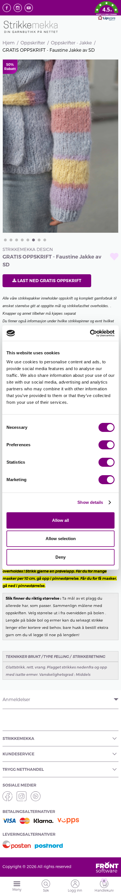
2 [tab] (11, 240)
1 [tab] (5, 240)
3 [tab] (16, 240)
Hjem (9, 42)
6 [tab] (33, 240)
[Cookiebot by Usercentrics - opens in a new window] (90, 333)
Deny (60, 557)
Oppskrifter (33, 42)
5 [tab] (27, 240)
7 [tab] (39, 240)
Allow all (60, 520)
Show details (90, 502)
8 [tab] (44, 240)
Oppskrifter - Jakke (71, 42)
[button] (106, 11)
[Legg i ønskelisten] (114, 256)
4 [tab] (22, 240)
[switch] (106, 444)
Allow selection (61, 538)
